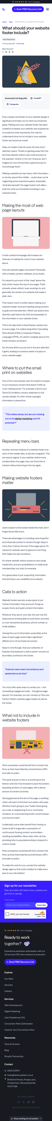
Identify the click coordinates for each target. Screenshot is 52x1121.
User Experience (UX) (14, 1017)
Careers (8, 991)
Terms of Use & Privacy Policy (26, 1107)
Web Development (13, 1005)
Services (8, 985)
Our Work (8, 978)
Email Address (9, 900)
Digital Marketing (12, 1011)
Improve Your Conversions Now (19, 1029)
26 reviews (37, 2)
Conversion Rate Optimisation (18, 1023)
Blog (10, 22)
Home (4, 22)
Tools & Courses (12, 1044)
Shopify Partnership (13, 1056)
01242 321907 (13, 1070)
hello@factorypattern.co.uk (20, 1075)
